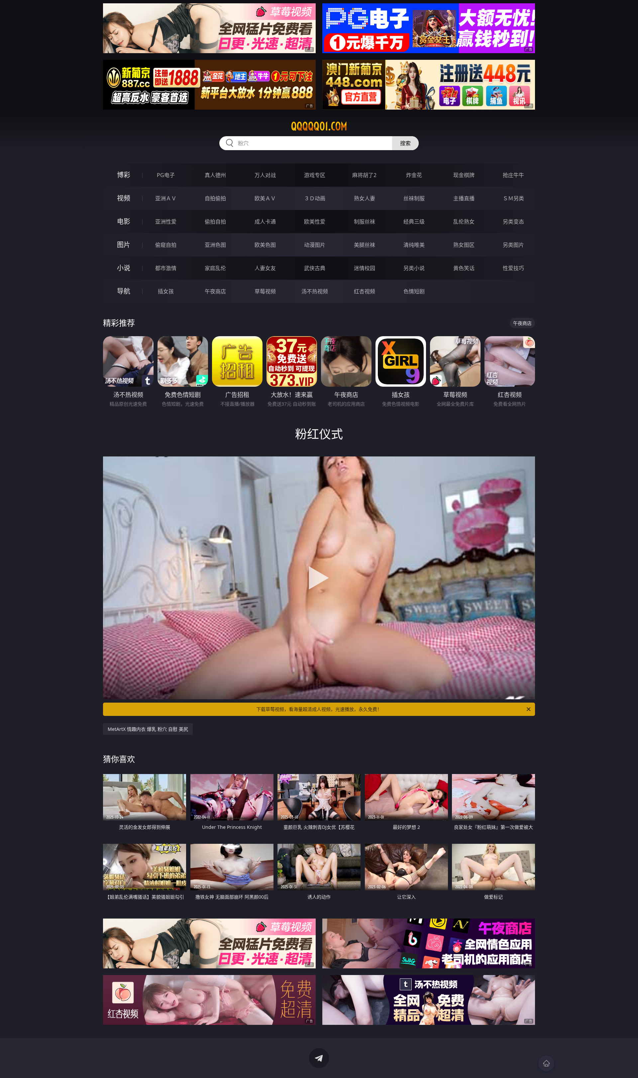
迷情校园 (364, 268)
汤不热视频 (314, 291)
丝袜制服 (414, 198)
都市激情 (165, 268)
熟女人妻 (364, 198)
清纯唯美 (414, 244)
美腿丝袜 (364, 244)
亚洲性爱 (165, 221)
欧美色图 (265, 244)
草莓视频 (265, 291)
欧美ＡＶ (265, 198)
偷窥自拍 (165, 244)
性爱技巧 (513, 268)
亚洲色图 (215, 244)
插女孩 (166, 291)
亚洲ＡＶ (165, 198)
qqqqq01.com (319, 126)
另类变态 (513, 221)
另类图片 (513, 244)
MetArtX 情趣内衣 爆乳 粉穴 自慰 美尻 (148, 729)
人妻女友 (265, 268)
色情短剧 (414, 291)
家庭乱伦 (215, 268)
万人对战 (265, 175)
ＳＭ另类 (513, 198)
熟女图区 (464, 244)
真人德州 (215, 175)
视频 (123, 198)
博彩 (123, 174)
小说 (123, 267)
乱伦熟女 (464, 221)
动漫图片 (314, 244)
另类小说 (414, 268)
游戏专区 (314, 175)
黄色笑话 (464, 268)
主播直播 (464, 198)
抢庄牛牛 (513, 175)
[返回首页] (546, 1063)
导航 (123, 291)
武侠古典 (314, 268)
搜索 (405, 143)
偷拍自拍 (215, 221)
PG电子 (166, 175)
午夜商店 (215, 291)
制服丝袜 (364, 221)
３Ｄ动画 (314, 198)
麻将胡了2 (364, 175)
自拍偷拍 (215, 198)
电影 (123, 221)
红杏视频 (364, 291)
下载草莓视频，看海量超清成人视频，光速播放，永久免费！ (319, 709)
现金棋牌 (464, 175)
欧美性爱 (314, 221)
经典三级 (414, 221)
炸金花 (414, 175)
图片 (123, 244)
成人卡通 (265, 221)
